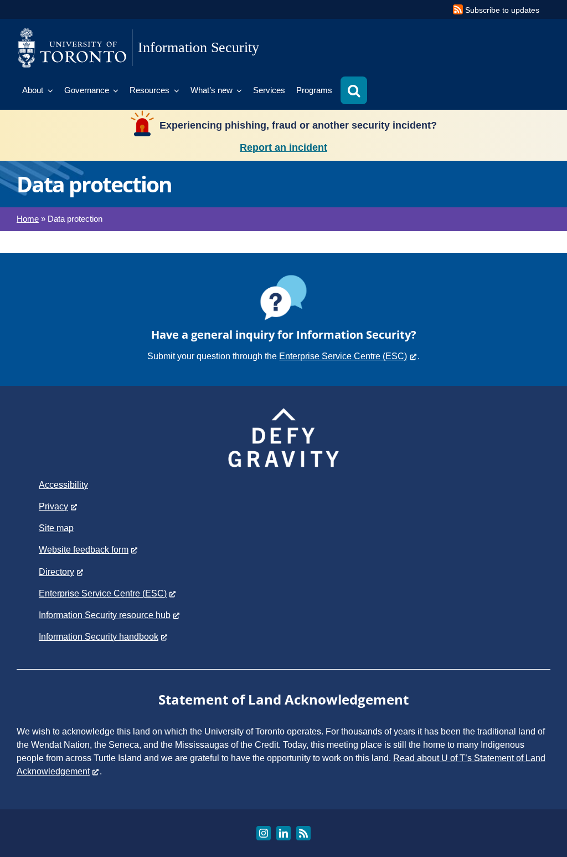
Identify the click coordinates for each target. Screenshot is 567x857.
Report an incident (283, 147)
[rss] (303, 833)
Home (28, 218)
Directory (56, 572)
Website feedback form (83, 549)
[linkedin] (283, 833)
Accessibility (63, 484)
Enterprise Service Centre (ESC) (343, 356)
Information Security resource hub (105, 615)
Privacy (53, 506)
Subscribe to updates (502, 10)
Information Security (198, 47)
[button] (354, 90)
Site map (56, 528)
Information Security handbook (98, 636)
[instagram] (263, 833)
